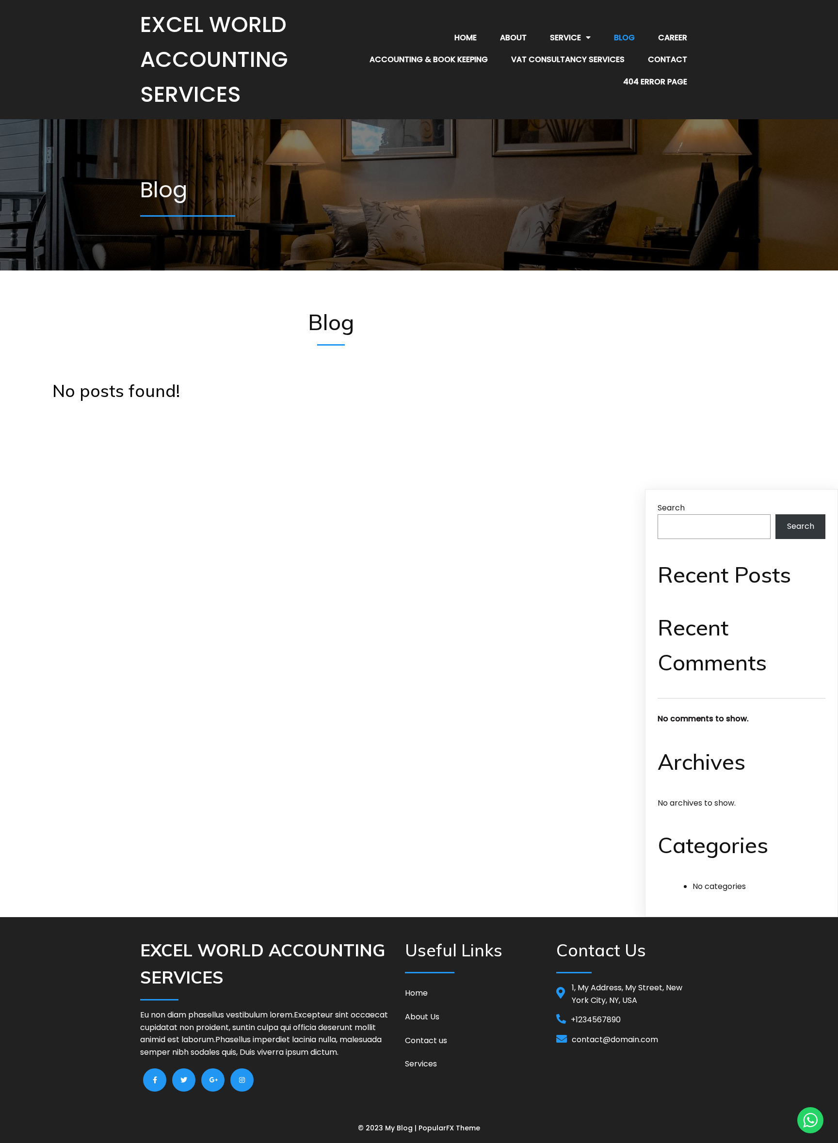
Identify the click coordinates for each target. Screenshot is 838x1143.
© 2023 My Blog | (388, 1128)
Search (671, 507)
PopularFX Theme (449, 1128)
